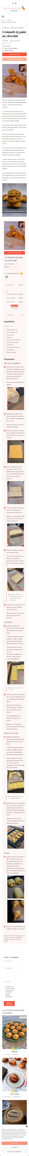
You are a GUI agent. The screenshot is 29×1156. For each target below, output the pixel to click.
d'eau (10, 345)
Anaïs (6, 40)
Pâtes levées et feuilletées (17, 28)
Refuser (14, 1147)
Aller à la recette (13, 54)
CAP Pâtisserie (5, 28)
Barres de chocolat (11, 352)
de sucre (10, 335)
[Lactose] (6, 277)
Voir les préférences (14, 1151)
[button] (27, 1126)
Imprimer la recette (13, 59)
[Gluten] (21, 273)
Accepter (14, 1143)
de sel (10, 337)
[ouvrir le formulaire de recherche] (15, 3)
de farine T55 (12, 332)
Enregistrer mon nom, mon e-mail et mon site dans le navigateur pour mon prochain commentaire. (9, 992)
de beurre (10, 350)
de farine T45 (12, 330)
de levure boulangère (13, 340)
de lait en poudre (12, 342)
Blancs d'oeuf (23, 1017)
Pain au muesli (14, 1094)
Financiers (14, 1051)
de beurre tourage (13, 347)
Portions (6, 326)
